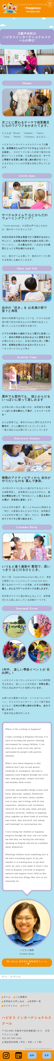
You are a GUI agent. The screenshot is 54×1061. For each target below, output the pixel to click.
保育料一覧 (35, 1001)
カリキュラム (11, 1006)
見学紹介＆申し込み (14, 1001)
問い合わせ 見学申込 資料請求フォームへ (27, 962)
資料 (32, 1055)
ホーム (4, 977)
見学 (46, 1055)
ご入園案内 (21, 997)
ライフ (26, 1006)
